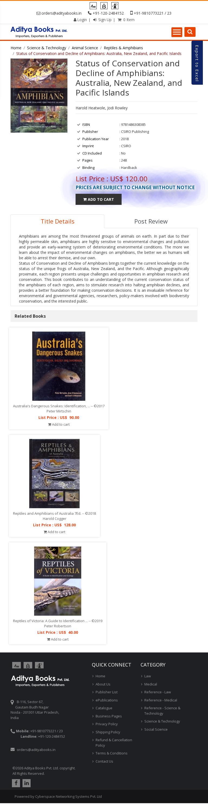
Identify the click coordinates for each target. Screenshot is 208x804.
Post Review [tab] (151, 221)
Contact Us (104, 761)
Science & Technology (46, 47)
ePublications (107, 700)
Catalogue (104, 707)
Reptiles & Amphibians (123, 47)
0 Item (128, 19)
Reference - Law (157, 692)
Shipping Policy (108, 732)
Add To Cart (100, 199)
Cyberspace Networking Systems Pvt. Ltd (68, 796)
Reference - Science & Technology (162, 710)
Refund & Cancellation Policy (114, 742)
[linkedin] (26, 783)
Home (16, 47)
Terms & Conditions (112, 753)
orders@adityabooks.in (61, 13)
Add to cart (60, 424)
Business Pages (109, 716)
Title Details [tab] (57, 221)
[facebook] (15, 783)
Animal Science (85, 47)
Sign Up (104, 19)
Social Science (156, 729)
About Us (103, 684)
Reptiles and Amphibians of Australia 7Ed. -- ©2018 (54, 513)
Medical (150, 684)
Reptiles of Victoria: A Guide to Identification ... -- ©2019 (57, 620)
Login (82, 19)
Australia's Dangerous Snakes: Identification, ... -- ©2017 (59, 405)
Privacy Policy (107, 723)
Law (147, 676)
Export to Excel (197, 63)
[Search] (190, 32)
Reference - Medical (160, 700)
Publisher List (107, 692)
